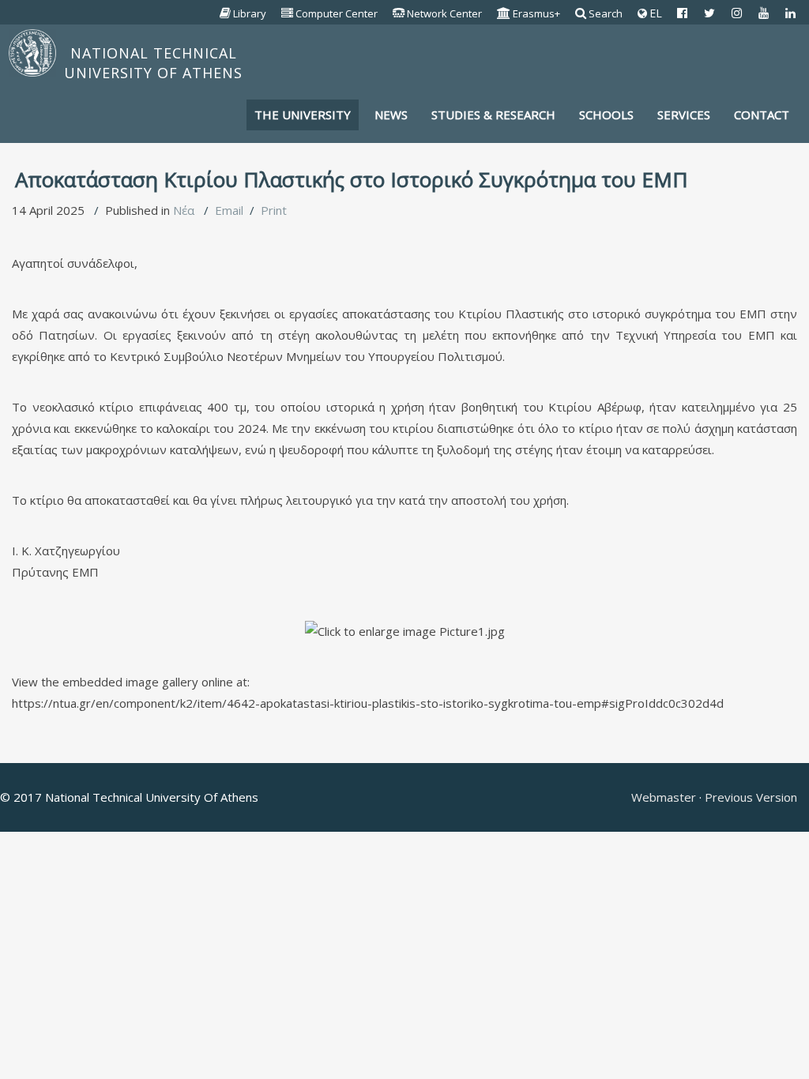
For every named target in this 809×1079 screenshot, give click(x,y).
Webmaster (665, 797)
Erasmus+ (536, 13)
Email (229, 210)
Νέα (183, 210)
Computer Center (336, 13)
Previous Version (749, 797)
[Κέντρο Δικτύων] (399, 13)
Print (274, 210)
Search (606, 13)
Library (249, 13)
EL (654, 13)
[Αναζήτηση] (581, 13)
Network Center (444, 13)
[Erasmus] (504, 13)
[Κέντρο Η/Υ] (287, 13)
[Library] (225, 13)
